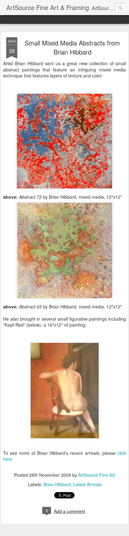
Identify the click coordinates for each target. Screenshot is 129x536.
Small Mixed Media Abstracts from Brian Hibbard (72, 47)
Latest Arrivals (87, 484)
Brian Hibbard (57, 484)
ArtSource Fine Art (96, 475)
